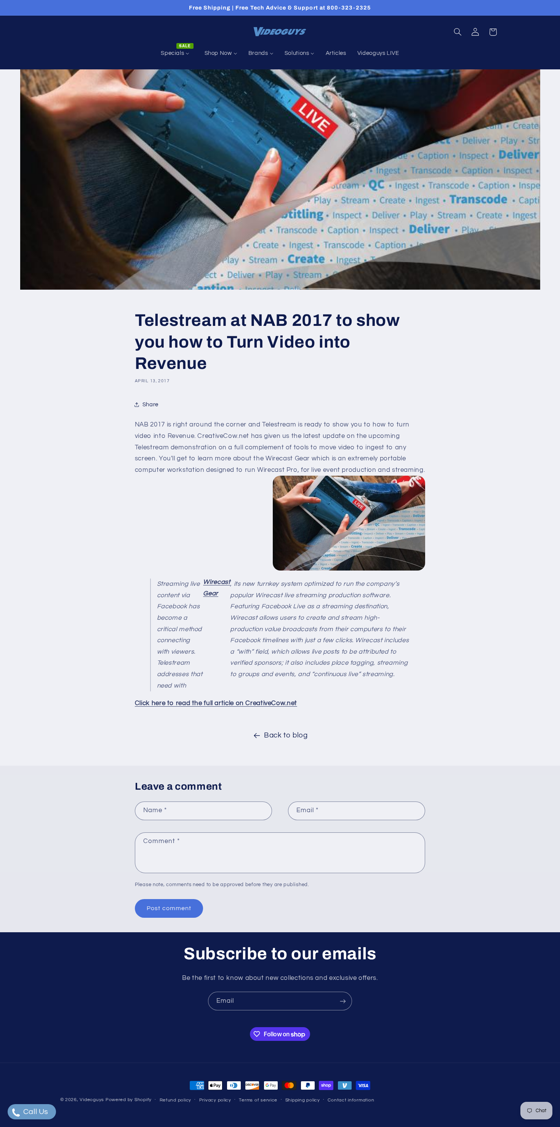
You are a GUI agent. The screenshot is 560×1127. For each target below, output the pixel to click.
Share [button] (150, 404)
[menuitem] (177, 53)
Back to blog (286, 735)
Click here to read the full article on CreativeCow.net (216, 703)
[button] (457, 32)
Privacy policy (215, 1100)
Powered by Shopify (129, 1100)
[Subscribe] (343, 1001)
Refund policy (176, 1100)
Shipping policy (302, 1100)
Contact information (351, 1100)
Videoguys (92, 1100)
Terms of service (258, 1100)
